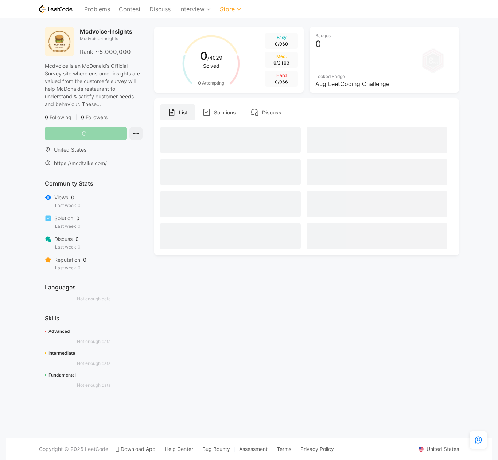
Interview (192, 9)
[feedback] (478, 440)
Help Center (179, 449)
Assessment (253, 449)
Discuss (160, 9)
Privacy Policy (317, 449)
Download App (138, 449)
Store (227, 9)
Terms (284, 449)
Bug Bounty (216, 449)
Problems (97, 9)
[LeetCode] (56, 9)
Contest (130, 9)
